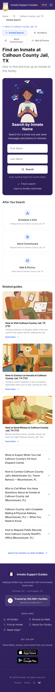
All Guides (12, 619)
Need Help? (13, 629)
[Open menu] (51, 5)
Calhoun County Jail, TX (31, 16)
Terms (27, 682)
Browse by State (41, 619)
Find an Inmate (15, 624)
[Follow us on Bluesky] (39, 682)
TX (14, 16)
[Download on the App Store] (27, 652)
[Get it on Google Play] (27, 660)
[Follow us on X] (34, 683)
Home (5, 16)
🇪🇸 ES (44, 5)
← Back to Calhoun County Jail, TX (19, 26)
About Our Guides (42, 624)
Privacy (17, 682)
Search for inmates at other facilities (26, 553)
